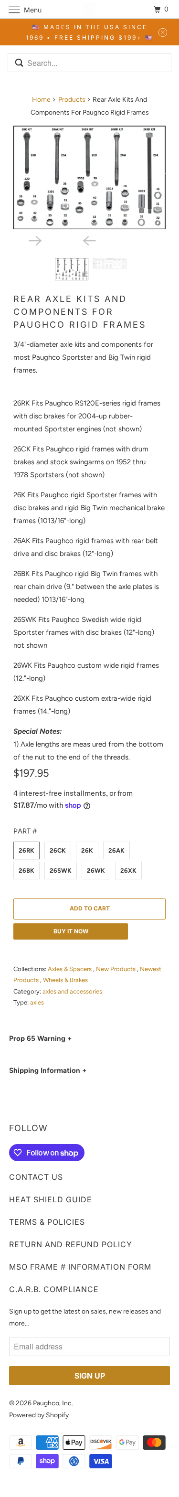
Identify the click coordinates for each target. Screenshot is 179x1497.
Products (71, 100)
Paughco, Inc (52, 1403)
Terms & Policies (47, 1222)
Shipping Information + (47, 1070)
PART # (25, 831)
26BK (26, 870)
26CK (58, 850)
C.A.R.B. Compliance (54, 1289)
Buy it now (70, 931)
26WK (96, 870)
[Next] (62, 239)
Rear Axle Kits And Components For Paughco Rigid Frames (79, 312)
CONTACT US (36, 1177)
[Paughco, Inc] (90, 9)
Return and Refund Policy (70, 1244)
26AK (116, 850)
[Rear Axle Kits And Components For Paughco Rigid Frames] (89, 177)
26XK (128, 870)
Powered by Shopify (39, 1415)
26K (87, 850)
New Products (116, 969)
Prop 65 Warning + (40, 1038)
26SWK (61, 870)
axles (37, 1002)
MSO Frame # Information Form (80, 1267)
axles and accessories (72, 991)
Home (41, 100)
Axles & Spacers (70, 969)
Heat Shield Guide (50, 1199)
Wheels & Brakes (65, 980)
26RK (26, 850)
